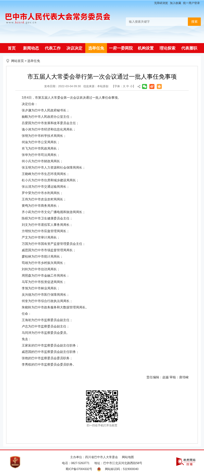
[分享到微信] (144, 86)
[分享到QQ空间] (159, 86)
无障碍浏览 (161, 3)
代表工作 (53, 48)
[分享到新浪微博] (151, 86)
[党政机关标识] (15, 461)
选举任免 (96, 48)
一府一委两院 (121, 48)
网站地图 (128, 457)
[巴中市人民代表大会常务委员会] (58, 17)
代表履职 (189, 48)
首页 (12, 48)
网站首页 (17, 61)
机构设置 (146, 48)
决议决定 (74, 48)
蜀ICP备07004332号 (79, 469)
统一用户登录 (191, 3)
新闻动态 (31, 48)
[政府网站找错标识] (186, 461)
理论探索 (168, 48)
